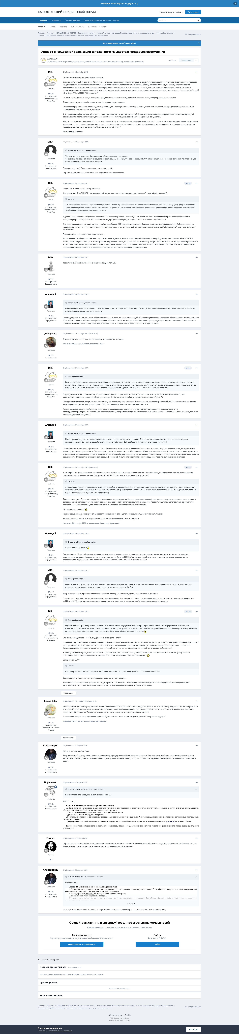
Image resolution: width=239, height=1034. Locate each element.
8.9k (52, 94)
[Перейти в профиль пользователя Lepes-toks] (51, 709)
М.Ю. (50, 141)
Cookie (128, 1015)
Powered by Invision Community (119, 1020)
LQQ (50, 257)
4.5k (52, 163)
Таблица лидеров (72, 20)
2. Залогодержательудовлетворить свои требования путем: (94, 812)
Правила (63, 27)
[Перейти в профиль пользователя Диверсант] (51, 342)
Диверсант (50, 333)
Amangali (50, 294)
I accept (194, 1029)
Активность (56, 20)
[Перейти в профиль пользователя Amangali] (51, 303)
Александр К (50, 745)
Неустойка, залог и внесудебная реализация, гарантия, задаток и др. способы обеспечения (103, 61)
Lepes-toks (50, 701)
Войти (157, 944)
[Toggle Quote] (66, 150)
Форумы (42, 27)
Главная (43, 20)
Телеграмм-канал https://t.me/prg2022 (117, 3)
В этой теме (187, 20)
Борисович (50, 782)
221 (51, 355)
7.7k (52, 723)
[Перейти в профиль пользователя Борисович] (51, 791)
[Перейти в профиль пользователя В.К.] (43, 60)
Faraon (50, 838)
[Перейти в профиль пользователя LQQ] (51, 266)
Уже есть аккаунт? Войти (170, 12)
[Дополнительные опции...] (196, 71)
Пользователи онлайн (97, 27)
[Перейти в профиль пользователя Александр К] (51, 754)
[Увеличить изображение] (86, 509)
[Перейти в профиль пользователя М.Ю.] (51, 150)
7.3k (52, 767)
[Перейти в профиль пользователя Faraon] (51, 846)
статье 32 (170, 821)
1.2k (51, 279)
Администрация (77, 27)
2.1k (51, 316)
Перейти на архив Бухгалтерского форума (101, 20)
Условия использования (62, 1031)
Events (52, 27)
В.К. (56, 59)
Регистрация (193, 12)
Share (173, 60)
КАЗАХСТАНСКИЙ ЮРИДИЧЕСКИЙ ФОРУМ (67, 12)
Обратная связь (115, 1015)
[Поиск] (198, 20)
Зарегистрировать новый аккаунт (82, 944)
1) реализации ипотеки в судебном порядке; (85, 815)
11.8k (52, 804)
